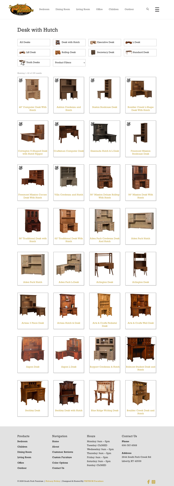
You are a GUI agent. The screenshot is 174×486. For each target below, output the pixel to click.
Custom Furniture (62, 457)
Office (99, 9)
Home (55, 441)
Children (114, 9)
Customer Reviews (62, 452)
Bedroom (44, 9)
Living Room (83, 9)
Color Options (60, 463)
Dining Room (63, 9)
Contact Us (58, 468)
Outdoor (129, 9)
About (55, 447)
